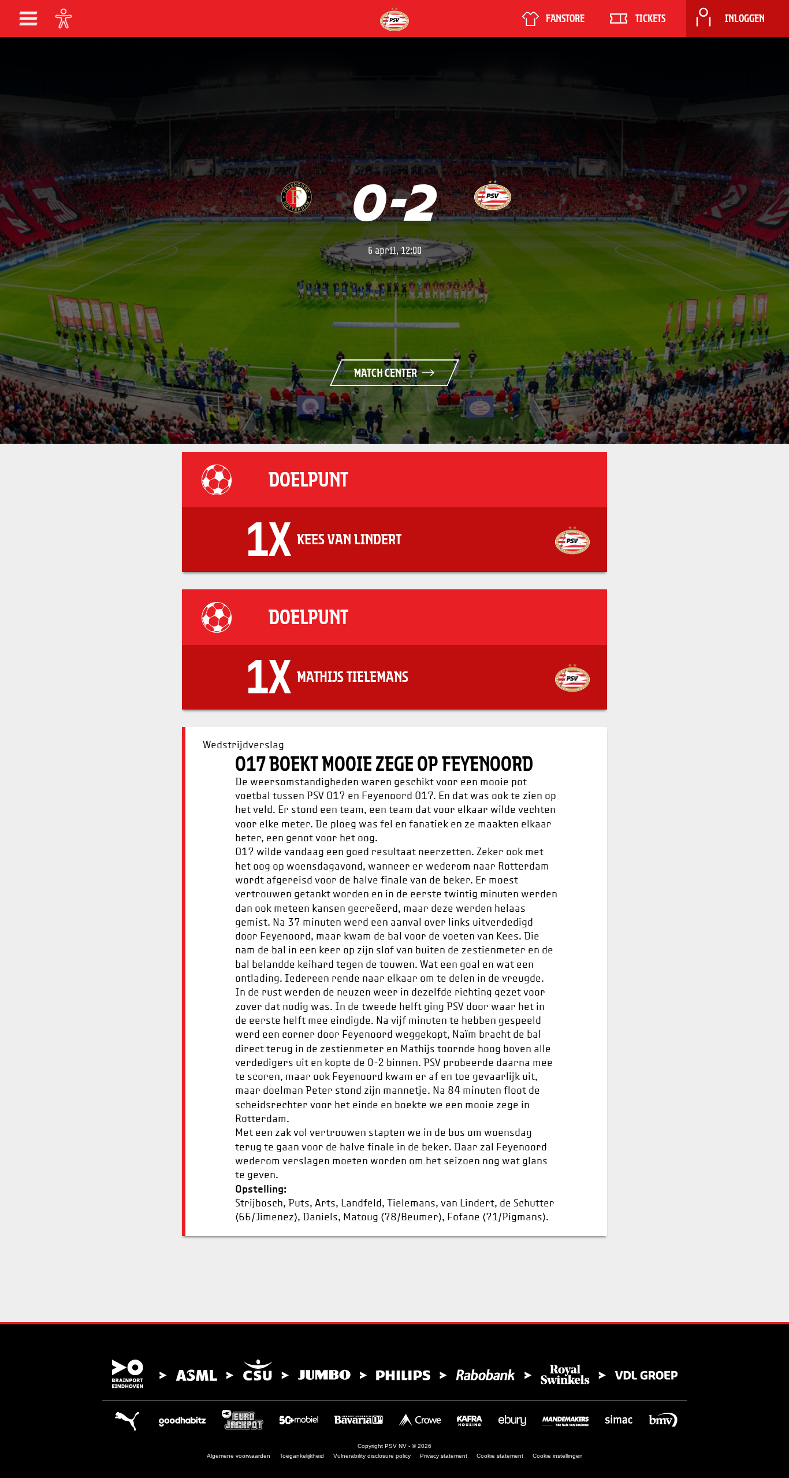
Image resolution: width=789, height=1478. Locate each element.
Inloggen (745, 18)
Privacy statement (443, 1456)
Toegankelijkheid (302, 1456)
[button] (28, 18)
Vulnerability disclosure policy (372, 1456)
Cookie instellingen (558, 1456)
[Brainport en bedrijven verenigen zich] (394, 1374)
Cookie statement (500, 1456)
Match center (385, 373)
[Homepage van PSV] (394, 19)
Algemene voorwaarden (238, 1456)
